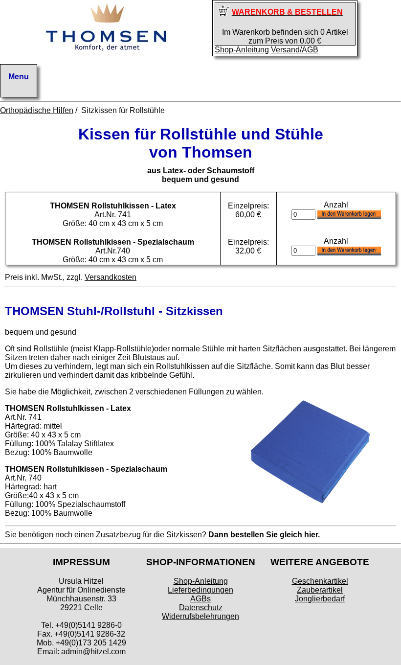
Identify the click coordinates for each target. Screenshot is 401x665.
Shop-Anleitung (242, 50)
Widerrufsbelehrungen (200, 616)
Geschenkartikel (320, 581)
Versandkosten (110, 277)
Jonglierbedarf (320, 599)
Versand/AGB (294, 50)
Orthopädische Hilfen (36, 110)
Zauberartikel (320, 590)
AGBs (200, 599)
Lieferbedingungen (200, 590)
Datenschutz (201, 607)
